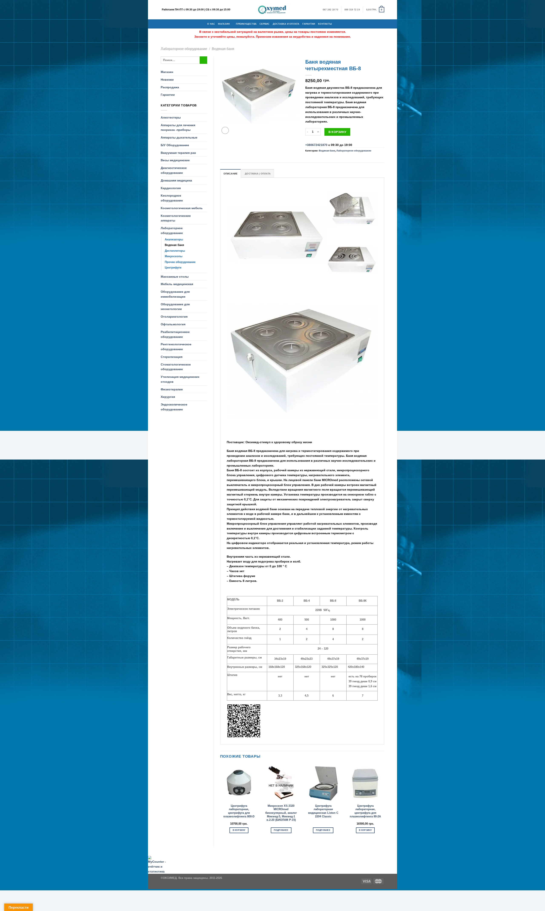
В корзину (337, 132)
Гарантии (308, 24)
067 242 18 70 (330, 9)
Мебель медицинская (177, 284)
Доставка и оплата (286, 24)
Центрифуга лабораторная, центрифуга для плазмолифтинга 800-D (238, 811)
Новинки (167, 79)
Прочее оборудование (180, 262)
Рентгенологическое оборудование (176, 347)
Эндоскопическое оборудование (174, 407)
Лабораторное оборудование (184, 49)
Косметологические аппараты (176, 218)
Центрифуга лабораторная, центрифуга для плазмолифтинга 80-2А (365, 811)
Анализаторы (174, 239)
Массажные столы (175, 276)
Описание (231, 173)
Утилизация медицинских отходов (180, 379)
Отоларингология (174, 316)
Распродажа (170, 87)
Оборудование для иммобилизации (175, 294)
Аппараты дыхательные (179, 137)
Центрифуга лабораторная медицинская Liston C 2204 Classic (323, 811)
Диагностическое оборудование (174, 170)
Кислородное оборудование (172, 198)
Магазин (224, 24)
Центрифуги (173, 267)
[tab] (230, 173)
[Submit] (203, 60)
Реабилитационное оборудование (175, 334)
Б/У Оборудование (175, 145)
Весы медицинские (175, 160)
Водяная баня (223, 49)
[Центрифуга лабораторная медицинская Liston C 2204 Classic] (323, 783)
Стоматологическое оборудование (176, 367)
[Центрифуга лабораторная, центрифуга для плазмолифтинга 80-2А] (365, 783)
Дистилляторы (175, 250)
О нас (211, 24)
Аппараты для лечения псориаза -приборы (178, 127)
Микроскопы (173, 256)
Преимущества (246, 24)
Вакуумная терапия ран (178, 152)
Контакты (325, 24)
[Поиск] (336, 24)
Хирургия (168, 396)
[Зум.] (225, 130)
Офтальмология (173, 324)
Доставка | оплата (258, 173)
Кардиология (171, 188)
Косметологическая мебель (182, 208)
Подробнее (281, 830)
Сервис (265, 24)
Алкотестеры (171, 117)
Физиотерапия (172, 389)
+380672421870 (316, 145)
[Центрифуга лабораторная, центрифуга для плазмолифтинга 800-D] (239, 783)
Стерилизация (171, 356)
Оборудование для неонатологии (175, 307)
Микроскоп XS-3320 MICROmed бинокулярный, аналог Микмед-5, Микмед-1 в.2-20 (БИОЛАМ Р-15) (281, 813)
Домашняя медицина (176, 180)
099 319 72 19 (352, 9)
